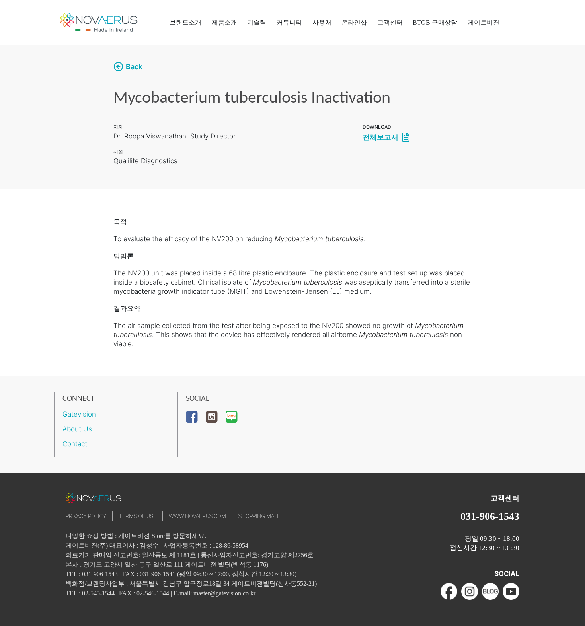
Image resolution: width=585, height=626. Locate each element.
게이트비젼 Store (141, 535)
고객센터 (390, 22)
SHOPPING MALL (259, 516)
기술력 (256, 22)
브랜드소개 (185, 22)
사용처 (322, 22)
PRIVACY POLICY (86, 516)
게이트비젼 (483, 22)
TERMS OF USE (137, 516)
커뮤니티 (289, 22)
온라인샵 (354, 22)
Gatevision (79, 414)
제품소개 (224, 22)
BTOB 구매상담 (435, 22)
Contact (74, 444)
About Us (77, 429)
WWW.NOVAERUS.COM (197, 516)
